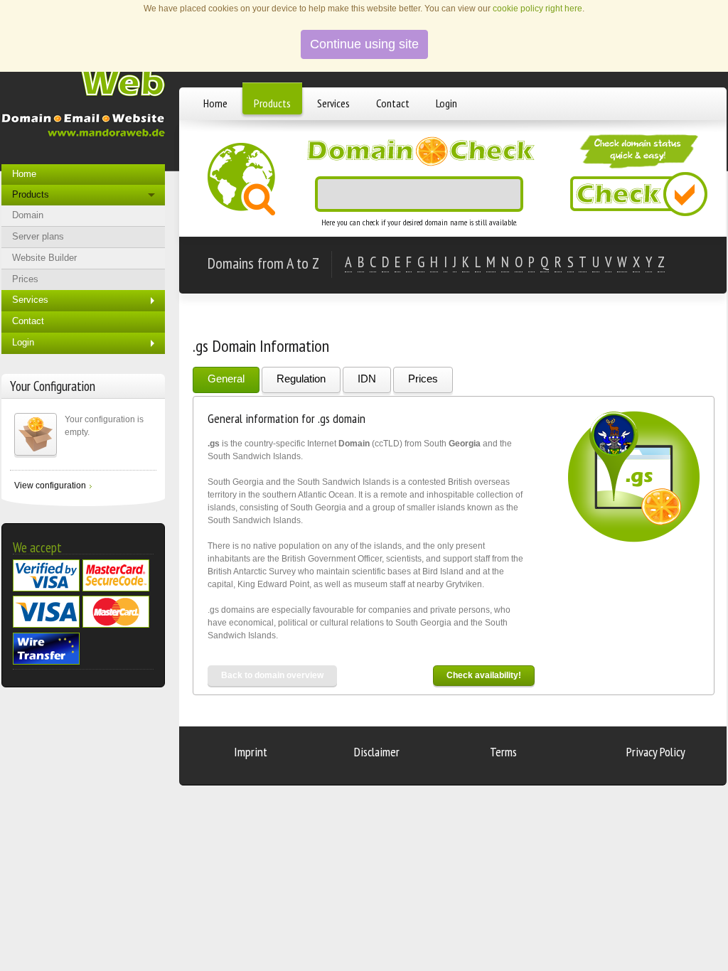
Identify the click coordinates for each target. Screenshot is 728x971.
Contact (393, 103)
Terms (503, 752)
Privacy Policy (655, 752)
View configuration (50, 485)
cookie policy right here (537, 9)
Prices (423, 378)
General (226, 378)
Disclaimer (377, 752)
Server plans (38, 236)
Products (272, 103)
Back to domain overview (272, 675)
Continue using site (364, 44)
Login (446, 103)
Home (215, 103)
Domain (27, 215)
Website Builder (44, 257)
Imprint (250, 752)
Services (333, 103)
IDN (367, 378)
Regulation (301, 378)
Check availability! (483, 675)
